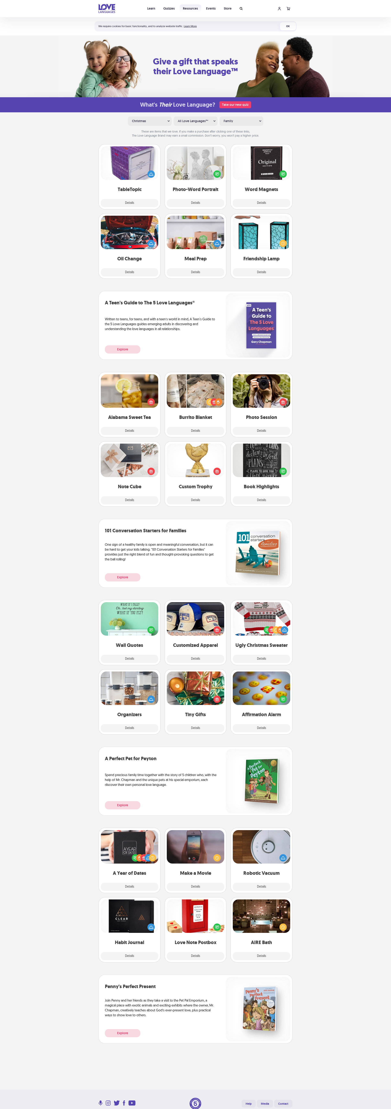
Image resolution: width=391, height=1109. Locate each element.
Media (265, 1104)
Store (228, 8)
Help (249, 1104)
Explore (122, 349)
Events (211, 8)
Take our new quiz (235, 105)
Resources (190, 8)
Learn (151, 8)
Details (129, 203)
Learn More (190, 26)
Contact (283, 1104)
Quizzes (169, 8)
